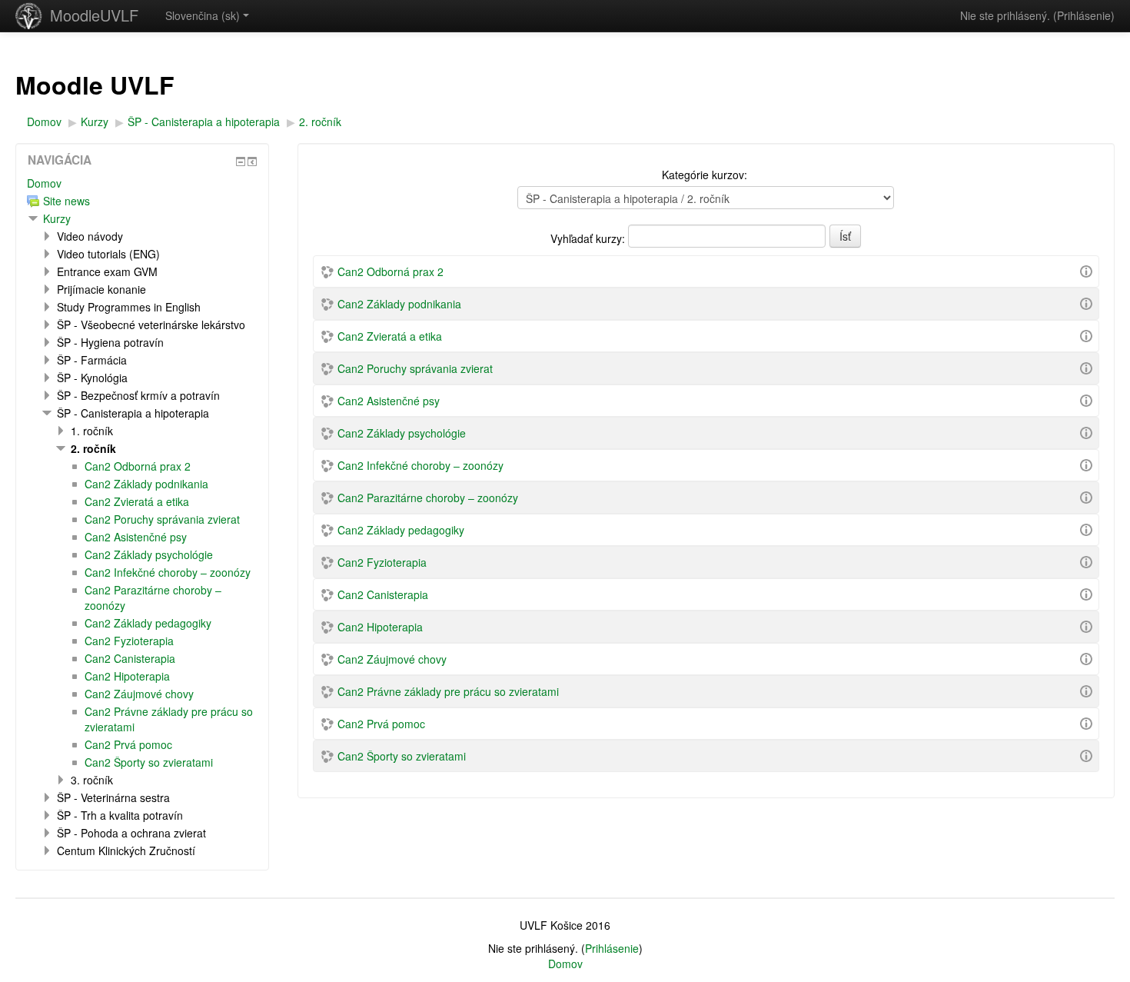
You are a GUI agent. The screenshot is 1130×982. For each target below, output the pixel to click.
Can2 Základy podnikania (399, 303)
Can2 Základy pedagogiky (400, 530)
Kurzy (57, 218)
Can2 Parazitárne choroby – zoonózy (427, 497)
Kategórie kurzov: (704, 174)
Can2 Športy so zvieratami (401, 756)
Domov (44, 183)
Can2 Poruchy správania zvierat (415, 368)
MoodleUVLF (94, 15)
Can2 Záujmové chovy (392, 659)
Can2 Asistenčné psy (388, 400)
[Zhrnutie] (1086, 270)
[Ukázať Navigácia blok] (240, 161)
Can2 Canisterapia (382, 594)
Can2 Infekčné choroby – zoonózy (420, 465)
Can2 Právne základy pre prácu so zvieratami (448, 691)
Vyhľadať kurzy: (589, 238)
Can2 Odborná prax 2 (390, 271)
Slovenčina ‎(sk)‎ (202, 15)
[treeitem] (142, 183)
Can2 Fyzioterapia (382, 562)
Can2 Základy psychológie (401, 433)
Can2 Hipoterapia (380, 626)
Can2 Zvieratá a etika (389, 336)
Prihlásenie (1084, 15)
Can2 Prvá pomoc (381, 723)
